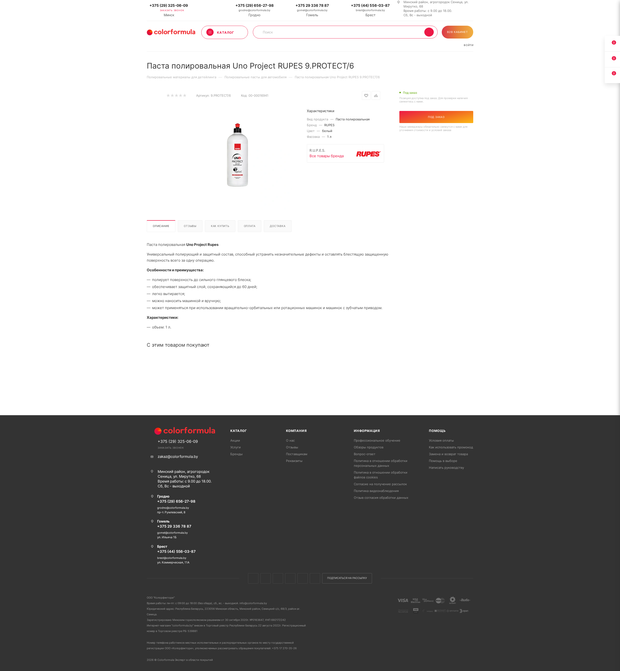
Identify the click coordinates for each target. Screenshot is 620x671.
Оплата (250, 226)
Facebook (265, 578)
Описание (161, 226)
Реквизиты (294, 461)
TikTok (315, 578)
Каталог (238, 431)
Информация (367, 431)
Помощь (437, 431)
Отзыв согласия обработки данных (381, 497)
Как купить (220, 226)
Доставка (277, 226)
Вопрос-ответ (364, 454)
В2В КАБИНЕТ (457, 32)
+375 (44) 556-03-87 (370, 5)
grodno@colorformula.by (254, 10)
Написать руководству (446, 467)
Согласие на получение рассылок (380, 484)
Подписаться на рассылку (347, 578)
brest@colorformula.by (370, 10)
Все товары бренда (327, 156)
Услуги (235, 447)
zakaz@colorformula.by (178, 456)
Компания (296, 431)
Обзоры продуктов (368, 447)
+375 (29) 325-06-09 (168, 5)
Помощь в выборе (443, 461)
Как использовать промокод (451, 447)
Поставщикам (296, 454)
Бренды (236, 454)
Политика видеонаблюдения (376, 491)
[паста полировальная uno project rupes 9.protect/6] (237, 155)
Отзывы (190, 226)
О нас (290, 440)
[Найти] (429, 32)
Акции (235, 440)
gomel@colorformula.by (312, 10)
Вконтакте (253, 578)
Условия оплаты (441, 440)
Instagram (278, 578)
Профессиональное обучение (377, 440)
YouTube (302, 578)
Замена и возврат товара (448, 454)
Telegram (290, 578)
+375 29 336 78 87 (312, 5)
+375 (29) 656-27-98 (254, 5)
